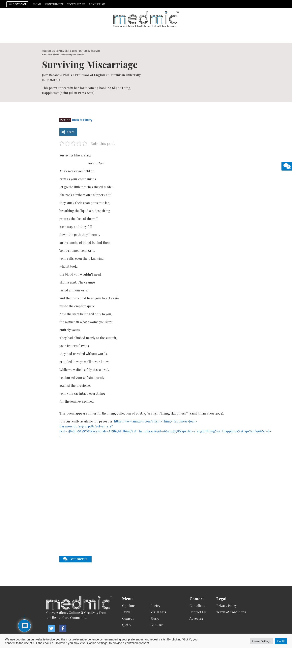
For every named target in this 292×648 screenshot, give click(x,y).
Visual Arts (158, 612)
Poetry (65, 119)
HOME (37, 4)
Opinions (128, 606)
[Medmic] (78, 603)
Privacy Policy (226, 606)
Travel (126, 612)
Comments (78, 558)
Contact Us (76, 4)
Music (155, 618)
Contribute (54, 4)
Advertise (97, 4)
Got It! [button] (281, 641)
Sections (19, 4)
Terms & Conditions (231, 612)
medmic (95, 50)
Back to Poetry (82, 120)
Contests (157, 625)
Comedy (128, 618)
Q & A (126, 625)
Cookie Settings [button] (261, 641)
